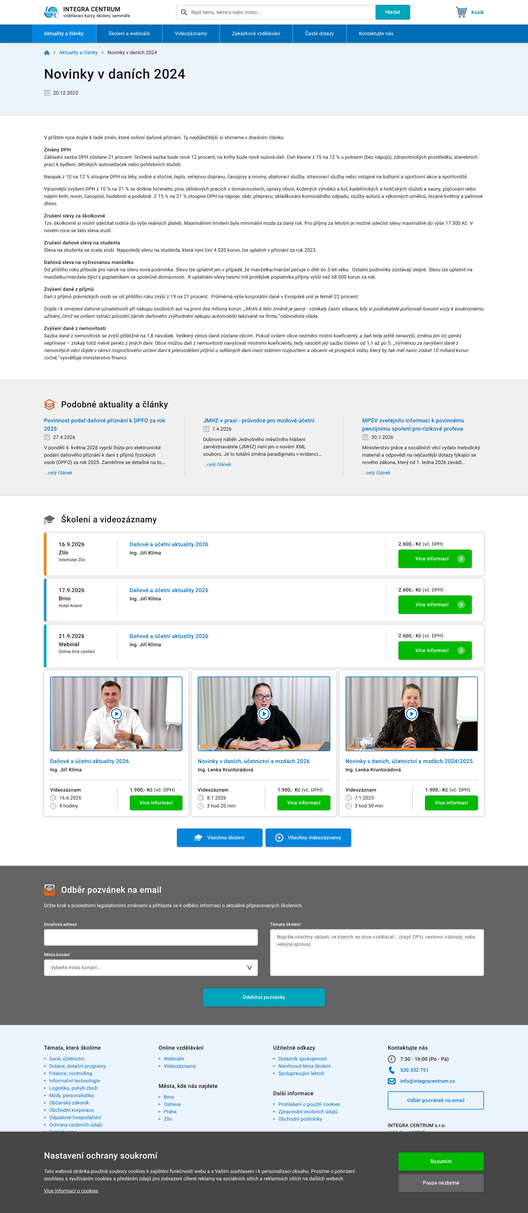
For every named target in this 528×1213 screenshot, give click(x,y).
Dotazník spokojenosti (302, 1059)
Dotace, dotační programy (77, 1066)
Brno (169, 1097)
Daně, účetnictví (66, 1059)
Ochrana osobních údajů (75, 1125)
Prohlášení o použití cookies (309, 1104)
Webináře (174, 1059)
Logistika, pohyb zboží (73, 1088)
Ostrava (172, 1104)
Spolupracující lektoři (301, 1073)
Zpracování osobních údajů (308, 1112)
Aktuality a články (78, 52)
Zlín (168, 1119)
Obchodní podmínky (300, 1119)
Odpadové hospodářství (75, 1117)
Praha (170, 1112)
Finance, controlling (70, 1073)
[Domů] (46, 52)
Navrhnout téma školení (304, 1066)
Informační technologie (74, 1081)
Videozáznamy (180, 1066)
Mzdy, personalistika (71, 1095)
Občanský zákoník (69, 1103)
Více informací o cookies (71, 1191)
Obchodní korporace (71, 1110)
